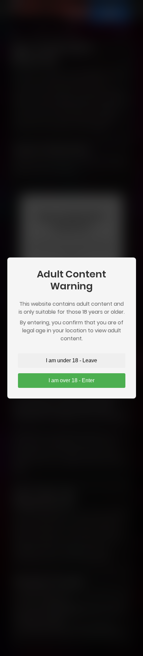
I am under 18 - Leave (71, 360)
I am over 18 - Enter (71, 380)
